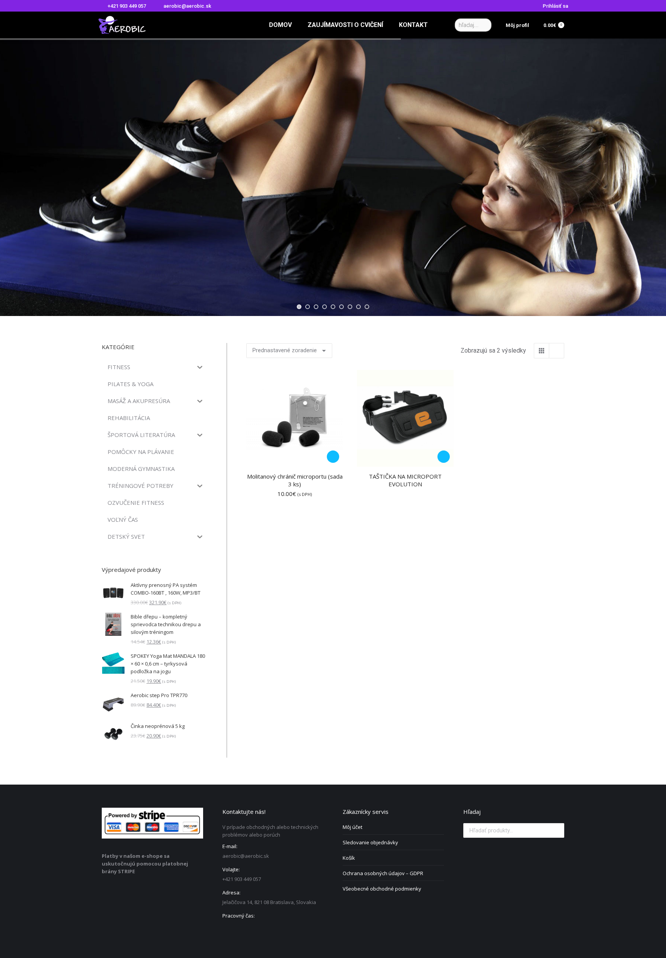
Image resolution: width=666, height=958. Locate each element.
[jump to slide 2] (307, 306)
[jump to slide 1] (299, 306)
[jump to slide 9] (367, 306)
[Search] (484, 25)
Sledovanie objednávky (370, 842)
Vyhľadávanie (556, 830)
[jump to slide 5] (333, 306)
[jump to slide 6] (341, 306)
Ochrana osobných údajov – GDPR (383, 873)
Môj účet (352, 827)
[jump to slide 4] (324, 306)
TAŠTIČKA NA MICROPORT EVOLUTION (405, 480)
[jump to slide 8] (358, 306)
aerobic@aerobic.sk (187, 6)
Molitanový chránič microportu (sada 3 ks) (295, 480)
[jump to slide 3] (316, 306)
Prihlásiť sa (555, 6)
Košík (349, 857)
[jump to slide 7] (350, 306)
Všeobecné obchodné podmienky (382, 888)
